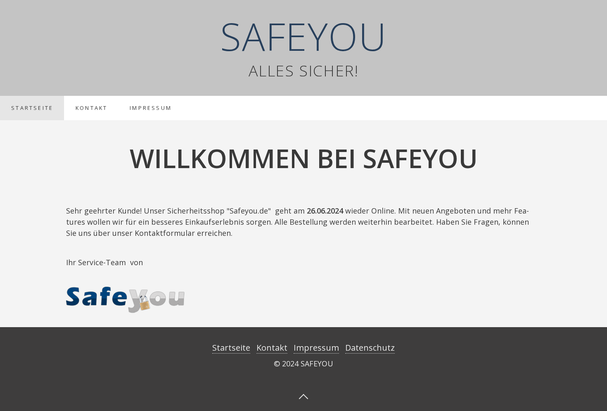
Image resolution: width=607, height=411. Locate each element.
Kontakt (91, 108)
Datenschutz (370, 347)
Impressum (151, 108)
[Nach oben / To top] (303, 395)
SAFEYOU (303, 36)
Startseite (32, 108)
